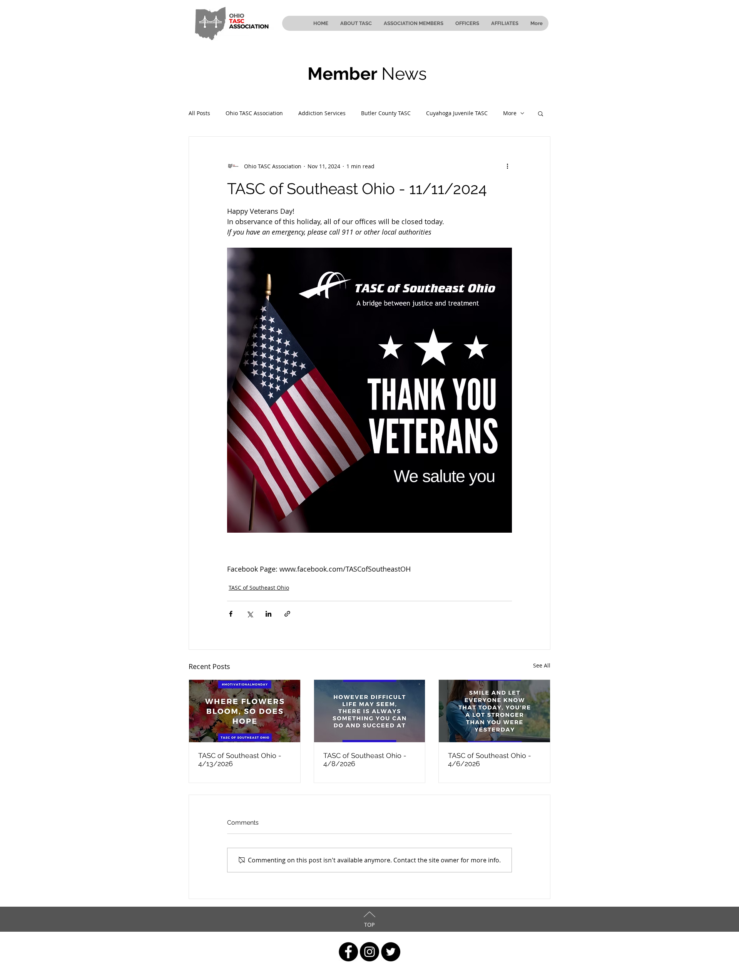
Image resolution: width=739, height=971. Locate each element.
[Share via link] (287, 613)
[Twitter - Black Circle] (390, 951)
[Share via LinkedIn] (268, 613)
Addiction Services (322, 113)
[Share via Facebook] (230, 613)
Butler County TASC (386, 113)
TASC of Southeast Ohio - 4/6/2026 (489, 759)
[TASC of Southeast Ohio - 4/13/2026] (244, 711)
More (510, 113)
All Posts (199, 113)
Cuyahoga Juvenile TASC (457, 113)
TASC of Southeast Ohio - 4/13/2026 (239, 759)
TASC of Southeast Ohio (259, 587)
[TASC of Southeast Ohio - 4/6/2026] (494, 711)
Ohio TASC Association (254, 113)
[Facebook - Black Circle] (348, 951)
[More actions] (507, 166)
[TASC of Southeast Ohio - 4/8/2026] (369, 711)
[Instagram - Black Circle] (369, 951)
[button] (540, 113)
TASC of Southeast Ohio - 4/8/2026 (364, 759)
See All (541, 665)
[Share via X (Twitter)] (249, 613)
